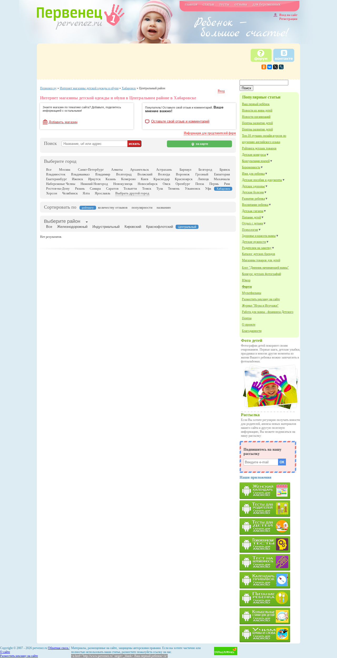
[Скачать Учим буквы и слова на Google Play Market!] (270, 634)
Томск (146, 188)
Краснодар (161, 179)
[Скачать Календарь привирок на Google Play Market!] (270, 580)
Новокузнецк (122, 184)
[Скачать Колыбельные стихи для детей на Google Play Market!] (270, 616)
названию (164, 207)
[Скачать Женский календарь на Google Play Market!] (270, 490)
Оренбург (183, 184)
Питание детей (251, 217)
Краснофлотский (159, 227)
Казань (111, 179)
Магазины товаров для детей (261, 260)
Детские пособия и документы (262, 180)
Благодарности (251, 331)
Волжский (144, 174)
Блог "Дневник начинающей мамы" (265, 267)
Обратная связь (58, 648)
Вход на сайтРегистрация (288, 17)
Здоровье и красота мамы (259, 236)
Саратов (112, 188)
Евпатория (222, 174)
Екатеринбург (56, 179)
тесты (224, 4)
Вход (221, 91)
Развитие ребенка (253, 198)
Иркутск (94, 179)
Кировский (133, 227)
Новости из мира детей (257, 110)
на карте (201, 143)
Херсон (51, 193)
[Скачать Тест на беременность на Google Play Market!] (270, 562)
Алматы (117, 169)
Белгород (205, 169)
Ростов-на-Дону (58, 188)
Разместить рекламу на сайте (261, 299)
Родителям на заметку (256, 248)
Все (49, 169)
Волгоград (124, 174)
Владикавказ (80, 174)
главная (191, 4)
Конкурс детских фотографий (261, 274)
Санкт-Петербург (91, 169)
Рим (227, 184)
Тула (159, 188)
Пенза (199, 184)
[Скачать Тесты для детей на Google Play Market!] (270, 526)
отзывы (241, 4)
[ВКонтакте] (269, 67)
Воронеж (183, 174)
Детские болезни (253, 192)
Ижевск (77, 179)
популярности (142, 207)
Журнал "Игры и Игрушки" (260, 305)
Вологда (164, 174)
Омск (166, 184)
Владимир (102, 174)
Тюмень (174, 188)
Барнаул (185, 169)
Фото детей (251, 340)
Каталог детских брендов (258, 254)
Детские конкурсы (254, 154)
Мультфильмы (251, 293)
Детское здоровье (253, 186)
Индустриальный (106, 227)
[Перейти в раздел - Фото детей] (270, 410)
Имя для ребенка (253, 173)
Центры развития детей (257, 123)
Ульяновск (192, 188)
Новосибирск (147, 184)
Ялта (86, 193)
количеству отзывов (112, 207)
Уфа (208, 188)
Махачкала (222, 179)
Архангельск (139, 169)
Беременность (251, 167)
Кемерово (128, 179)
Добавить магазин (63, 122)
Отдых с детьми (252, 223)
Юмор (246, 280)
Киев (144, 179)
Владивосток (55, 174)
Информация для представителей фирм (210, 133)
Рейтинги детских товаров (259, 148)
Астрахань (164, 169)
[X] (275, 67)
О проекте (248, 324)
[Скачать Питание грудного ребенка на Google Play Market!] (270, 598)
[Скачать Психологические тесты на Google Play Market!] (270, 544)
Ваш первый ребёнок (256, 104)
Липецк (203, 179)
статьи (208, 4)
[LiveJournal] (281, 67)
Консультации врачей (256, 161)
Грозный (201, 174)
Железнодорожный (72, 227)
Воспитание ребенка (255, 205)
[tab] (62, 222)
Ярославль (102, 193)
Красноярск (183, 179)
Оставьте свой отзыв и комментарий (180, 121)
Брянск (225, 169)
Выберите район (62, 221)
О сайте (5, 652)
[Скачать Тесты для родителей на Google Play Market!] (270, 508)
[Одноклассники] (263, 67)
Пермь (214, 184)
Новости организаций (256, 117)
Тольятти (130, 188)
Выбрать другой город (132, 193)
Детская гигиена (252, 211)
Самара (95, 188)
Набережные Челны (60, 184)
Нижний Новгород (94, 184)
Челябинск (70, 193)
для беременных (266, 4)
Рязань (80, 188)
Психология (250, 230)
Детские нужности (254, 242)
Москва (64, 169)
